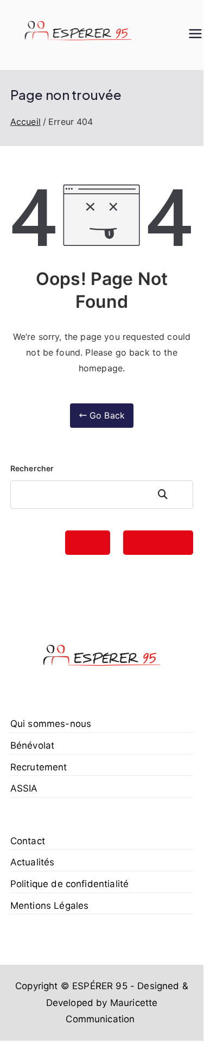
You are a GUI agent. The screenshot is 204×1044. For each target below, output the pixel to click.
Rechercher (32, 468)
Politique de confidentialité (69, 883)
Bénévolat (32, 745)
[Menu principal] (195, 34)
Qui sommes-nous (50, 723)
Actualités (32, 862)
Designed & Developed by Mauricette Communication (117, 1002)
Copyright (36, 985)
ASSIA (24, 788)
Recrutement (38, 767)
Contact (27, 841)
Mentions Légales (49, 905)
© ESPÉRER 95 (94, 985)
